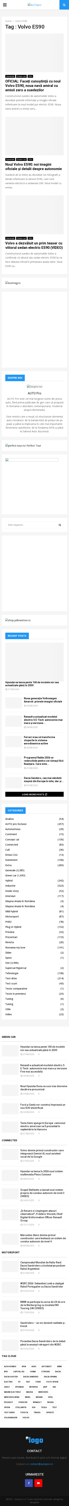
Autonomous (13, 829)
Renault (37, 1402)
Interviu (33, 1387)
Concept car (12, 839)
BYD (6, 1371)
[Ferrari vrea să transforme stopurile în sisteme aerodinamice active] (13, 741)
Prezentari (11, 937)
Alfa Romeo (10, 1366)
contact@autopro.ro (41, 1464)
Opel (50, 1397)
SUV (34, 1407)
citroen (45, 1371)
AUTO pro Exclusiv (16, 824)
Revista (9, 942)
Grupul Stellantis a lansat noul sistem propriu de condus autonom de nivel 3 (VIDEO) (42, 1193)
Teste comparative (16, 988)
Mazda (29, 1392)
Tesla (44, 1407)
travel (37, 1412)
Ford (38, 1382)
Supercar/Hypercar (16, 968)
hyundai (19, 1387)
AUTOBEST (47, 1366)
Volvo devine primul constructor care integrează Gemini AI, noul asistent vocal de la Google (42, 1153)
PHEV (8, 921)
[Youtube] (38, 1483)
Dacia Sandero (30, 1376)
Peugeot (8, 1402)
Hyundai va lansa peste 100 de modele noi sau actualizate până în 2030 (32, 684)
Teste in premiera (15, 993)
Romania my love (15, 947)
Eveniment (11, 860)
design (56, 1499)
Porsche (23, 1402)
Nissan (39, 1397)
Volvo (26, 1417)
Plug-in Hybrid (13, 927)
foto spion (52, 1382)
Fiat (28, 1382)
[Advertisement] (34, 329)
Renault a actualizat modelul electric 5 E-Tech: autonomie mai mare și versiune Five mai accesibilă (43, 1068)
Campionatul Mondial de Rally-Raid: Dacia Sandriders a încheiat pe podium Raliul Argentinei (42, 1265)
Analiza (9, 818)
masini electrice (12, 1392)
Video (8, 1014)
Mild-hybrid (11, 911)
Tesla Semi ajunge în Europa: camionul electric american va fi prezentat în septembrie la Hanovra (42, 1126)
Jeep (45, 1387)
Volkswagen (10, 1417)
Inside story (12, 891)
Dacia (58, 1371)
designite (34, 1502)
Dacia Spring (50, 1376)
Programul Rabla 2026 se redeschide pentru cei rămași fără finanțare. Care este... (44, 760)
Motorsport (12, 916)
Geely (7, 1387)
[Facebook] (29, 1483)
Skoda (50, 1402)
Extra (8, 865)
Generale (10, 76)
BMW (59, 1366)
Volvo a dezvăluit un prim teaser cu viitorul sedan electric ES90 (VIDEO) (34, 245)
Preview (9, 932)
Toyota (24, 1412)
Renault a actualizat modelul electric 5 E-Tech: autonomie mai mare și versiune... (43, 719)
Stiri (30, 76)
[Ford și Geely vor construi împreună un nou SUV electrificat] (10, 1108)
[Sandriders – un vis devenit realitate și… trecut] (10, 1326)
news (27, 1397)
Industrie (10, 885)
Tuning (9, 998)
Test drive (11, 978)
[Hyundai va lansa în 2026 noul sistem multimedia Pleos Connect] (10, 1175)
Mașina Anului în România (20, 901)
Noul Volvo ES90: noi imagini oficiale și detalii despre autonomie (33, 166)
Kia (54, 1387)
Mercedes (43, 1392)
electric (8, 1382)
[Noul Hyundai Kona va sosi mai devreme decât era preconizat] (10, 1090)
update (50, 1412)
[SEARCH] (60, 524)
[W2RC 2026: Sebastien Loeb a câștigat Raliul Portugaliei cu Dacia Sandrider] (10, 1287)
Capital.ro (18, 1371)
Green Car (9, 1036)
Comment (11, 834)
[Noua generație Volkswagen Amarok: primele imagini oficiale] (13, 702)
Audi (33, 1366)
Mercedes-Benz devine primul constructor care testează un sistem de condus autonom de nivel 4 (43, 1238)
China (33, 1371)
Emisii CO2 (11, 854)
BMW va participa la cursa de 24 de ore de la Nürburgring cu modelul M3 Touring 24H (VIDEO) (42, 1305)
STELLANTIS (20, 1407)
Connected (11, 844)
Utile (8, 1009)
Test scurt (11, 983)
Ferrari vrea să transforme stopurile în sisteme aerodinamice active (39, 740)
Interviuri (10, 896)
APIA (24, 1366)
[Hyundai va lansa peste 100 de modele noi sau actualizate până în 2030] (34, 662)
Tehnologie (11, 973)
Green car (21, 76)
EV (19, 1382)
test (54, 1407)
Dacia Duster (11, 1376)
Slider (8, 952)
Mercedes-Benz (11, 1397)
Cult (7, 849)
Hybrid (9, 880)
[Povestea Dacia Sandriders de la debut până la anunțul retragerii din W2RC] (10, 1345)
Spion (8, 957)
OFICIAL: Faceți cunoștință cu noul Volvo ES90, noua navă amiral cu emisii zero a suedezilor (33, 85)
